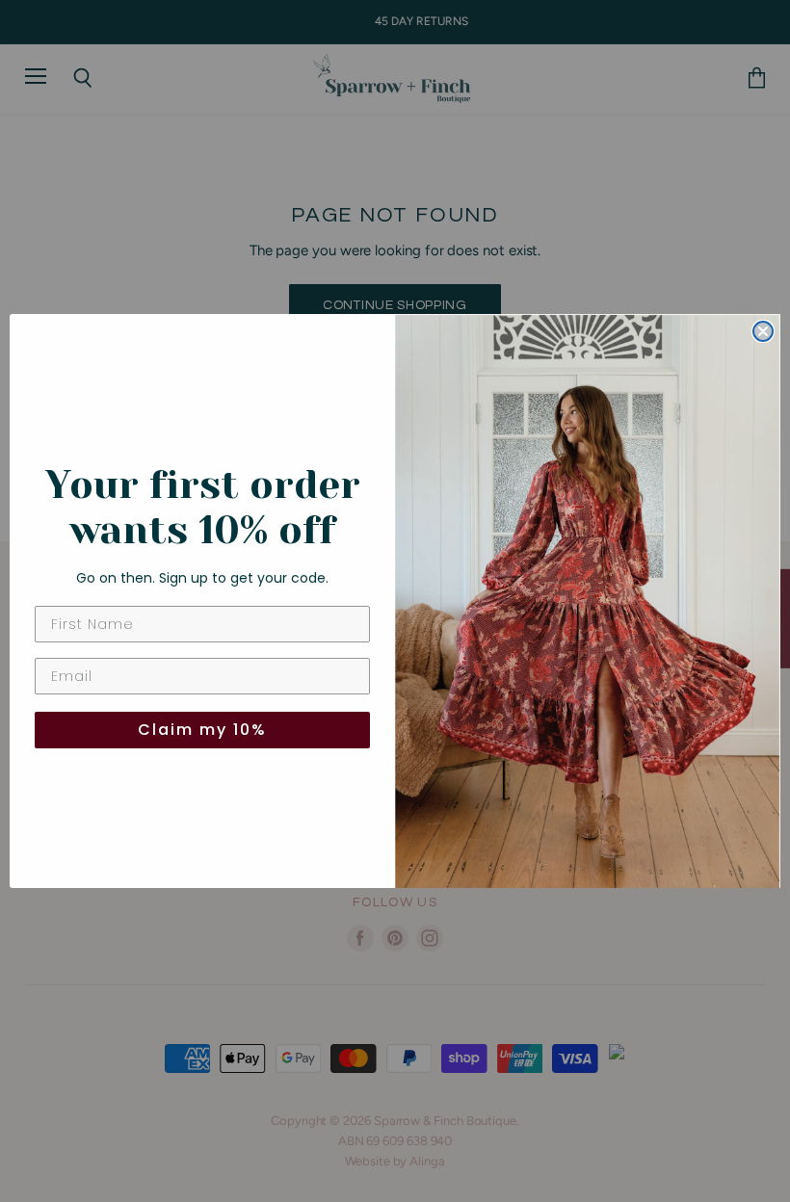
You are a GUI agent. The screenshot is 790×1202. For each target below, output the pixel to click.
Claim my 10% (202, 730)
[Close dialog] (763, 331)
